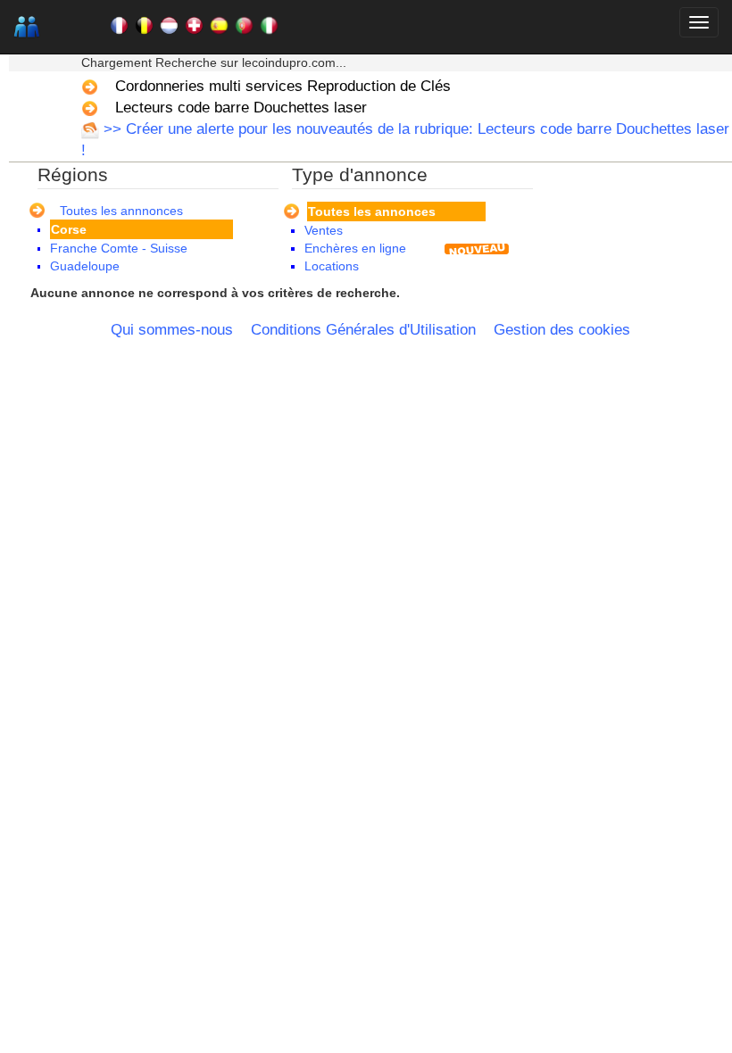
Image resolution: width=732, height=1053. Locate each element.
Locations (331, 266)
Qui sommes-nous (172, 329)
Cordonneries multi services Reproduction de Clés (283, 86)
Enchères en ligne (355, 248)
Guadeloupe (85, 266)
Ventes (323, 230)
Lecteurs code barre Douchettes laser (241, 107)
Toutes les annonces (372, 211)
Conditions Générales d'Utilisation (363, 329)
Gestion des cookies (562, 329)
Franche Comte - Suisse (118, 248)
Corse (69, 229)
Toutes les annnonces (121, 210)
